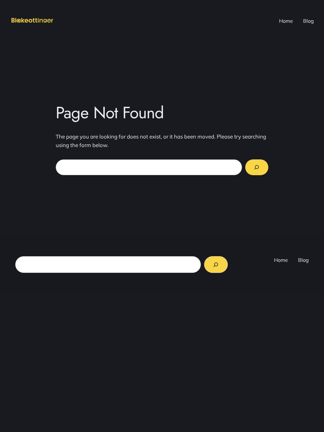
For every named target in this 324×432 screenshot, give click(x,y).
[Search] (256, 167)
